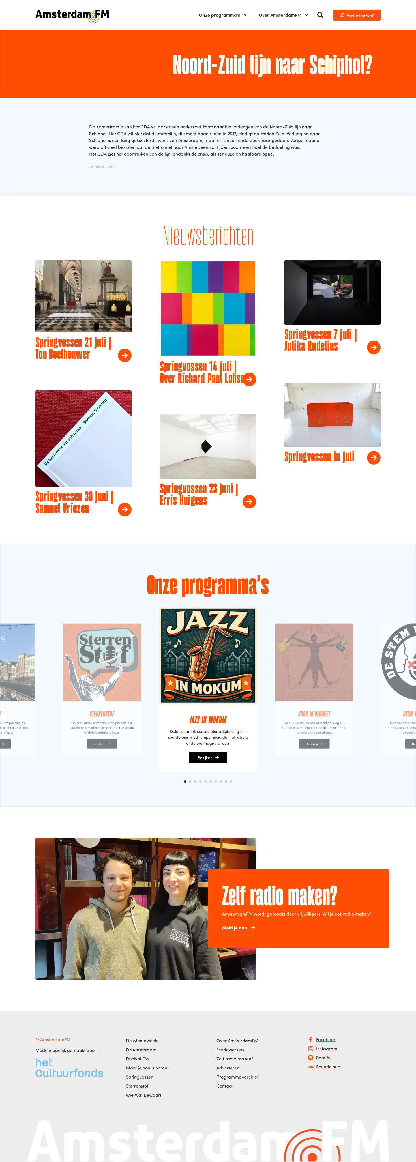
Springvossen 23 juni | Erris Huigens (199, 495)
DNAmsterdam (141, 1050)
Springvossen (139, 1077)
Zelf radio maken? (235, 1059)
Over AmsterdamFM (280, 15)
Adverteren (227, 1068)
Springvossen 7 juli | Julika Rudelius (320, 341)
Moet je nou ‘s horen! (147, 1068)
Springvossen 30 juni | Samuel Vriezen (74, 503)
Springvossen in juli (319, 457)
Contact (224, 1086)
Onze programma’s (219, 15)
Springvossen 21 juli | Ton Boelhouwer (73, 349)
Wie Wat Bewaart (143, 1095)
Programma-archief (237, 1077)
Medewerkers (230, 1050)
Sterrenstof (137, 1086)
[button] (320, 15)
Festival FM (137, 1059)
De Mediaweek (141, 1040)
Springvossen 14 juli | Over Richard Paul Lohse (202, 373)
